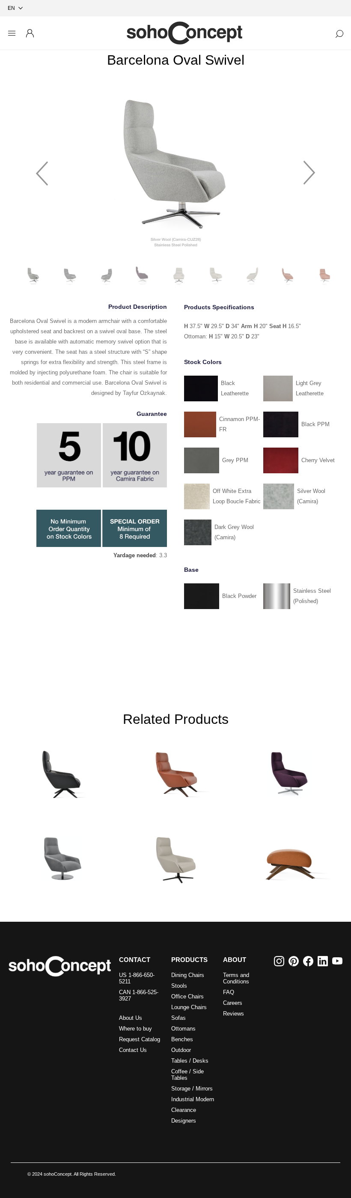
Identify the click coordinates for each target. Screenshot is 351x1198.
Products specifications (219, 307)
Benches (182, 1039)
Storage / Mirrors (192, 1088)
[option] (175, 169)
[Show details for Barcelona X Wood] (175, 770)
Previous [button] (42, 169)
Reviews (233, 1013)
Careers (232, 1003)
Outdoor (181, 1050)
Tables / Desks (189, 1061)
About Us (130, 1018)
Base (191, 569)
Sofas (178, 1018)
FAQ (228, 992)
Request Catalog (139, 1039)
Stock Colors (203, 362)
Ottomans (183, 1028)
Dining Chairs (187, 975)
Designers (183, 1120)
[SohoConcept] (60, 966)
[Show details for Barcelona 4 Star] (288, 770)
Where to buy (135, 1028)
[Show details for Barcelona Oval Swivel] (175, 855)
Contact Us (133, 1050)
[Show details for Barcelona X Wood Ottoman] (288, 855)
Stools (179, 986)
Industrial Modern (192, 1099)
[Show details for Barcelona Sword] (62, 770)
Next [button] (309, 169)
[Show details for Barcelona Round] (62, 855)
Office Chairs (187, 996)
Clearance (183, 1110)
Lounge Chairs (189, 1007)
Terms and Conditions (236, 978)
